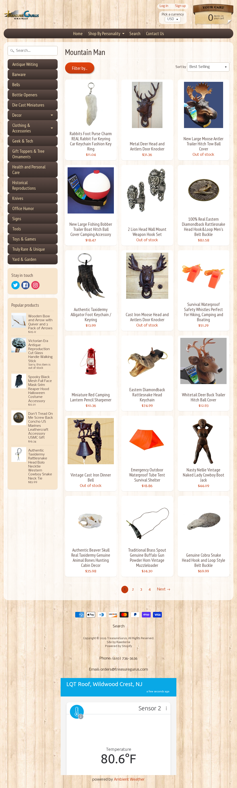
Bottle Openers (24, 95)
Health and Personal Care (28, 169)
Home (78, 34)
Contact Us (155, 34)
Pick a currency (173, 14)
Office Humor (23, 208)
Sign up (180, 6)
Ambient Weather (129, 779)
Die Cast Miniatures (28, 105)
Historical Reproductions (24, 185)
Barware (19, 74)
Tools (16, 229)
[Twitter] (15, 285)
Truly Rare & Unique (28, 249)
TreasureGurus (117, 638)
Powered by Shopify (118, 646)
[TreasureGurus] (22, 14)
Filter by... (79, 68)
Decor (17, 115)
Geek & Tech (22, 141)
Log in (164, 6)
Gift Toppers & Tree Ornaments (28, 154)
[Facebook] (25, 285)
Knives (17, 198)
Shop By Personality (104, 34)
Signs (16, 219)
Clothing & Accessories (21, 128)
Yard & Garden (24, 259)
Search (134, 34)
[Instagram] (35, 285)
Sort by (180, 67)
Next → (163, 589)
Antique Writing (25, 64)
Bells (16, 85)
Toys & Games (24, 239)
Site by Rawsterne (118, 642)
